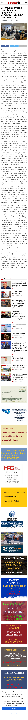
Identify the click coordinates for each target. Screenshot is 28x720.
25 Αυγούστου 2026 (17, 289)
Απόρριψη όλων (14, 717)
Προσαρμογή (14, 713)
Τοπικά (3, 292)
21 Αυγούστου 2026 (17, 381)
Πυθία (3, 333)
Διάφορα (3, 365)
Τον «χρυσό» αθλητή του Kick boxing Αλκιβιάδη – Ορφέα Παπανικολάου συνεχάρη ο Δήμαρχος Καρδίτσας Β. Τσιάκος (19, 304)
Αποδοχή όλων (14, 709)
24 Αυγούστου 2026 (17, 354)
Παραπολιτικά (4, 282)
